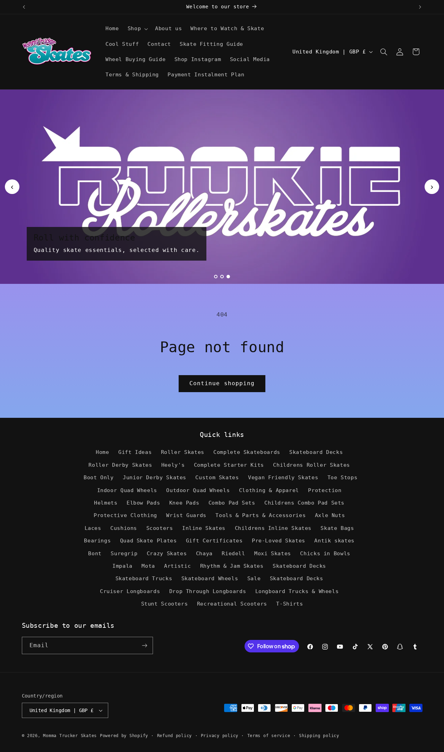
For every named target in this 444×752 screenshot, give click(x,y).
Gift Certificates (214, 540)
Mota (148, 566)
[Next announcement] (420, 7)
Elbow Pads (143, 503)
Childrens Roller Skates (311, 465)
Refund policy (174, 735)
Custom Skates (217, 477)
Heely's (173, 465)
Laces (93, 528)
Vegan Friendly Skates (283, 477)
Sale (254, 578)
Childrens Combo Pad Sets (304, 503)
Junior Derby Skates (154, 477)
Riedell (233, 553)
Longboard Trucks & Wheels (297, 591)
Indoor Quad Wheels (127, 490)
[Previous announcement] (24, 7)
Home (102, 452)
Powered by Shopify (124, 735)
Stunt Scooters (164, 604)
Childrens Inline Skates (273, 528)
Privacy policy (219, 735)
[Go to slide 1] (215, 276)
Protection (324, 490)
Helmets (105, 503)
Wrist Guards (186, 515)
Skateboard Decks (316, 452)
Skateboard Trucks (144, 578)
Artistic (177, 566)
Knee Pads (184, 503)
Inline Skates (203, 528)
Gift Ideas (135, 452)
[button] (137, 28)
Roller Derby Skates (120, 465)
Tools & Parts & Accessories (260, 515)
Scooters (159, 528)
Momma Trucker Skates (70, 735)
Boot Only (99, 477)
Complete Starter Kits (229, 465)
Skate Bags (337, 528)
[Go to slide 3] (228, 276)
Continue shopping (222, 383)
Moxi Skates (272, 553)
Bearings (97, 540)
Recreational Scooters (232, 604)
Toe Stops (342, 477)
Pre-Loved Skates (278, 540)
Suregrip (124, 553)
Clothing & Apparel (269, 490)
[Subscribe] (144, 645)
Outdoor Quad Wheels (198, 490)
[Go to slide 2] (222, 276)
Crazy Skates (167, 553)
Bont (95, 553)
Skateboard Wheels (209, 578)
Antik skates (334, 540)
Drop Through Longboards (207, 591)
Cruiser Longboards (130, 591)
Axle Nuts (330, 515)
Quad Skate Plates (148, 540)
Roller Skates (182, 452)
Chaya (204, 553)
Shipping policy (319, 735)
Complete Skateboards (246, 452)
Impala (122, 566)
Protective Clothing (125, 515)
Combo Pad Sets (231, 503)
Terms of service (268, 735)
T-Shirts (289, 604)
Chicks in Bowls (325, 553)
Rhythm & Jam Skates (232, 566)
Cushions (123, 528)
